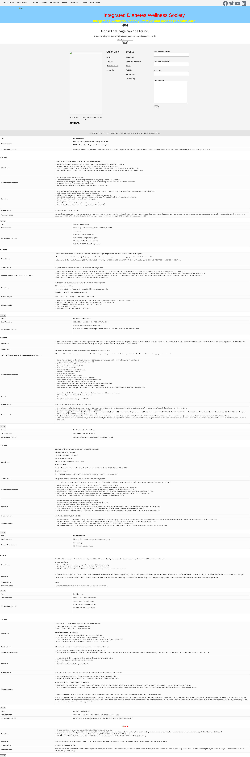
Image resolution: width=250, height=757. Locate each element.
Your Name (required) (162, 52)
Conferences (21, 2)
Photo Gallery (34, 2)
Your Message (159, 80)
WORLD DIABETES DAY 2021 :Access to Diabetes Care (86, 118)
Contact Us (110, 70)
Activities (129, 70)
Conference (130, 57)
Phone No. (157, 71)
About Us (110, 61)
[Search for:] (125, 39)
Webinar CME (130, 74)
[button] (12, 2)
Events (44, 2)
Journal (64, 2)
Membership (54, 2)
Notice (128, 66)
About (12, 2)
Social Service (95, 2)
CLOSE (3, 221)
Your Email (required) (161, 61)
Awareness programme (133, 61)
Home (5, 2)
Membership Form (112, 66)
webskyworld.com (153, 133)
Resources (74, 2)
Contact (84, 2)
